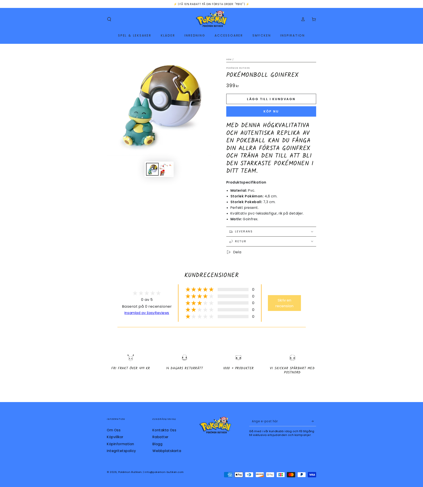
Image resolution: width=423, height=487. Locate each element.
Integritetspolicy (121, 450)
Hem (229, 59)
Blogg (157, 444)
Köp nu (271, 111)
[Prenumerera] (313, 421)
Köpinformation (120, 444)
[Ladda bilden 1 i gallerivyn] (152, 169)
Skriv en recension (284, 303)
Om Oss (114, 430)
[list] (211, 366)
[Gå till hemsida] (211, 19)
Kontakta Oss (164, 430)
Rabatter (160, 437)
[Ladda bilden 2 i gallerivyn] (166, 169)
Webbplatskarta (166, 450)
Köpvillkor (115, 437)
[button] (109, 19)
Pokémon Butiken (238, 67)
